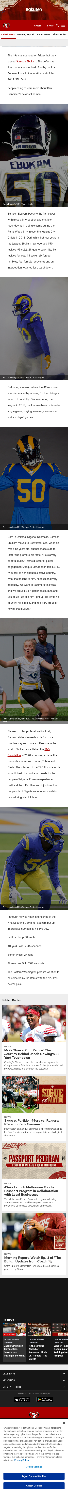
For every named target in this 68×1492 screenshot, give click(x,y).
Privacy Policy (21, 1460)
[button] (14, 1342)
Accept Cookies (34, 1485)
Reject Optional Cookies (34, 1476)
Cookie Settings (34, 1466)
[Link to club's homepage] (7, 24)
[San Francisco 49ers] (34, 1415)
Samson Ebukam (26, 61)
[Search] (57, 25)
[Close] (64, 1423)
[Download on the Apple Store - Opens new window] (22, 1400)
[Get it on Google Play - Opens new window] (45, 1401)
